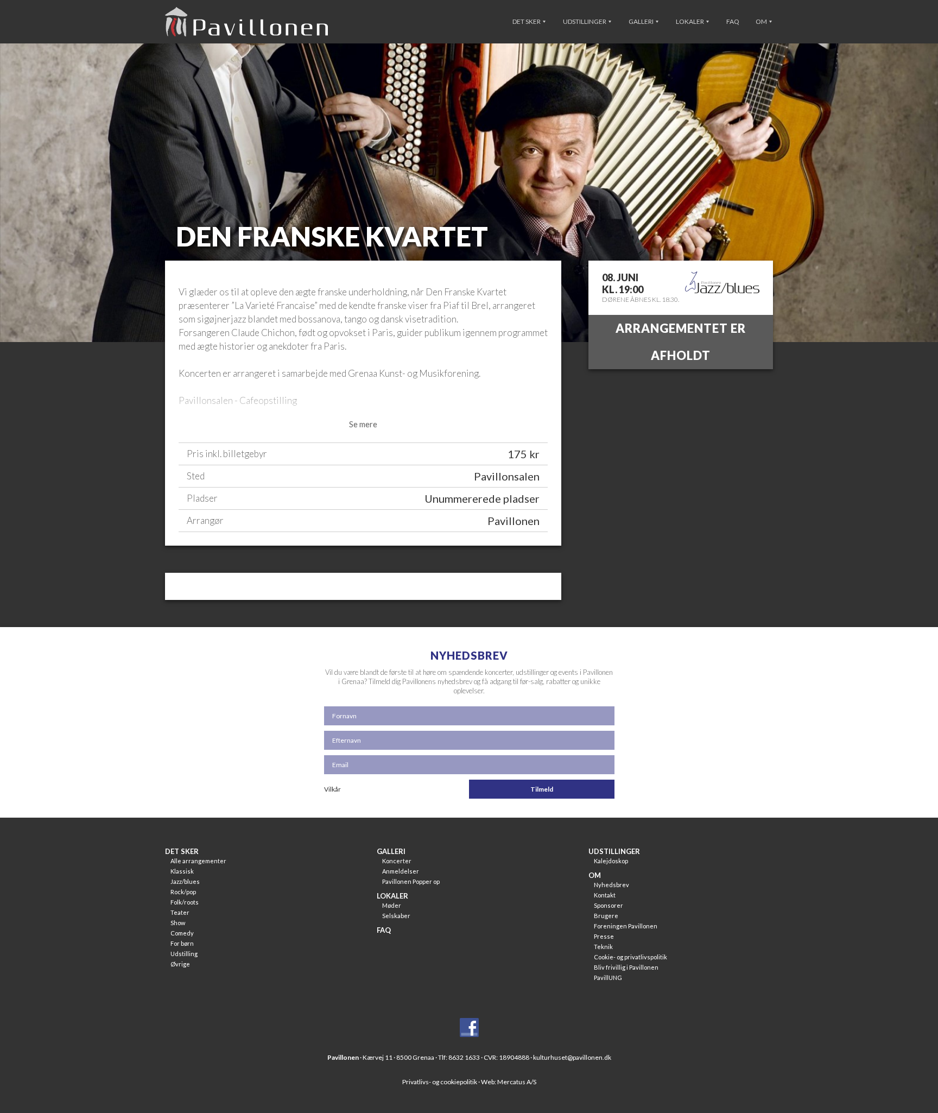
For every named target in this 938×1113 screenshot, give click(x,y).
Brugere (606, 915)
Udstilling (184, 953)
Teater (179, 912)
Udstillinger (585, 21)
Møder (391, 905)
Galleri (642, 21)
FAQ (732, 21)
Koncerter (396, 860)
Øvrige (180, 963)
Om (762, 21)
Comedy (182, 933)
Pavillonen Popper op (411, 881)
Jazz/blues (185, 881)
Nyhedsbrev (611, 884)
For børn (182, 943)
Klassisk (182, 871)
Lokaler (690, 21)
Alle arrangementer (198, 860)
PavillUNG (608, 977)
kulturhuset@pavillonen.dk (572, 1057)
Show (177, 922)
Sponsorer (608, 905)
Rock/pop (183, 891)
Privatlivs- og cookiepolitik (439, 1082)
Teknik (603, 946)
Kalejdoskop (611, 860)
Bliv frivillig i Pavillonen (626, 967)
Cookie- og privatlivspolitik (630, 956)
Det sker (527, 21)
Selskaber (396, 915)
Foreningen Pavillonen (625, 925)
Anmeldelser (400, 871)
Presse (604, 936)
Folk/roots (184, 902)
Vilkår (332, 789)
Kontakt (605, 895)
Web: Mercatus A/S (508, 1082)
